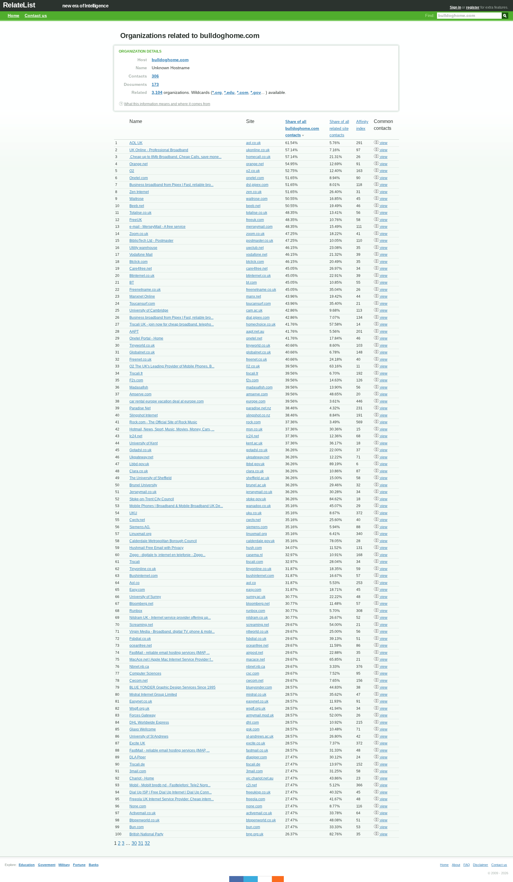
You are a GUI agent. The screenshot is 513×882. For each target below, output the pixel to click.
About (456, 865)
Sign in (455, 7)
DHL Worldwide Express (149, 722)
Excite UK (137, 743)
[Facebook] (236, 879)
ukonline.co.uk (258, 150)
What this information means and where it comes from (167, 104)
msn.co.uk (254, 429)
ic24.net (252, 436)
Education (27, 865)
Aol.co (134, 583)
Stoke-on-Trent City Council (151, 499)
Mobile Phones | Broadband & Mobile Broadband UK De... (176, 506)
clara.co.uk (255, 471)
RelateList (19, 5)
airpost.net (254, 653)
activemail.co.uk (259, 813)
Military (64, 865)
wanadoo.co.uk (258, 506)
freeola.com (255, 799)
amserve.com (257, 394)
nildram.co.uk (257, 618)
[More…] (275, 879)
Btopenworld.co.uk (144, 820)
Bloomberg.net (141, 604)
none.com (254, 806)
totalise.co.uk (256, 213)
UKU (133, 513)
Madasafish (138, 387)
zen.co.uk (254, 192)
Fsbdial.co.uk (140, 639)
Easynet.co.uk (140, 701)
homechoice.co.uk (261, 324)
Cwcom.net (138, 681)
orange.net (255, 164)
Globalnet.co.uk (142, 352)
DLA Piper (137, 757)
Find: (430, 15)
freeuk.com (255, 220)
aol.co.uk (253, 143)
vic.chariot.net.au (259, 778)
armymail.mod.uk (260, 715)
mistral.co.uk (256, 694)
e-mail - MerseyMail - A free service (157, 227)
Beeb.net (136, 206)
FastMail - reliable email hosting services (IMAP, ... (169, 653)
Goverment (47, 865)
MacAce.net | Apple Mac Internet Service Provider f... (171, 659)
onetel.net (254, 338)
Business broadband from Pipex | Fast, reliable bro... (171, 185)
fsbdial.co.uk (256, 639)
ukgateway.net (257, 457)
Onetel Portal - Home (146, 338)
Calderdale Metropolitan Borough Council (163, 541)
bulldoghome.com (170, 59)
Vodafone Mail (141, 255)
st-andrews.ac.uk (259, 736)
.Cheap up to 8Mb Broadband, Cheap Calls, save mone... (175, 157)
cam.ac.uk (254, 310)
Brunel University (143, 485)
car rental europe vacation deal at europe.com (166, 401)
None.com (137, 806)
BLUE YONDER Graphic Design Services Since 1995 (172, 687)
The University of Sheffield (150, 478)
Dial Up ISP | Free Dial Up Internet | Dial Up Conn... (170, 792)
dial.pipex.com (258, 317)
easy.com (253, 590)
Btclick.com (138, 262)
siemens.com (256, 527)
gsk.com (252, 729)
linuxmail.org (256, 534)
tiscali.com (254, 562)
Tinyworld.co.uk (142, 345)
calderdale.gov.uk (260, 541)
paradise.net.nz (258, 408)
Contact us (36, 15)
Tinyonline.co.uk (142, 569)
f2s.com (252, 380)
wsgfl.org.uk (255, 708)
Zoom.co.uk (138, 234)
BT (131, 282)
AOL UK (135, 143)
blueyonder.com (259, 687)
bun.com (253, 827)
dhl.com (252, 722)
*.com (242, 92)
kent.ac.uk (254, 443)
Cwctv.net (137, 520)
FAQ (466, 865)
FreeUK (135, 220)
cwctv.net (253, 520)
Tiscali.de (137, 764)
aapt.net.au (255, 331)
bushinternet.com (260, 576)
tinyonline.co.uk (258, 569)
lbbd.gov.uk (255, 464)
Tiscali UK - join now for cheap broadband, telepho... (171, 324)
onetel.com (255, 178)
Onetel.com (138, 178)
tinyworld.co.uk (258, 345)
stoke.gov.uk (256, 499)
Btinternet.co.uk (141, 276)
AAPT (134, 331)
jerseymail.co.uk (259, 492)
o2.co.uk (253, 171)
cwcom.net (254, 681)
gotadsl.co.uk (256, 450)
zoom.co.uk (255, 234)
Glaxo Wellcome (142, 729)
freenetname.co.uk (261, 290)
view (383, 143)
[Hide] (280, 879)
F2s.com (136, 380)
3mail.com (137, 771)
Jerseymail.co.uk (142, 492)
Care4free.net (140, 268)
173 (155, 84)
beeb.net (253, 206)
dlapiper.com (256, 757)
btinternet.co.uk (258, 276)
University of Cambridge (148, 310)
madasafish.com (259, 387)
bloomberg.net (258, 604)
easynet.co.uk (257, 701)
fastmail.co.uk (257, 750)
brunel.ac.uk (256, 485)
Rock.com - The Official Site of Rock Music (163, 422)
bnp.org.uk (254, 834)
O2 (131, 171)
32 (147, 843)
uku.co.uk (254, 513)
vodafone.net (256, 255)
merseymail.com (259, 227)
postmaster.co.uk (259, 241)
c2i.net (251, 785)
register (472, 7)
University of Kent (143, 443)
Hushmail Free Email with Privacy (156, 548)
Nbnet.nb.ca (139, 667)
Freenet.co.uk (140, 359)
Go (505, 15)
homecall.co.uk (258, 157)
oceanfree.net (140, 645)
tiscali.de (253, 764)
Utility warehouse (143, 248)
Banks (94, 865)
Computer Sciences (145, 673)
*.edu (229, 92)
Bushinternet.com (143, 576)
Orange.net (138, 164)
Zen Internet (139, 192)
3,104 (157, 92)
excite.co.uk (255, 743)
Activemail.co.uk (142, 813)
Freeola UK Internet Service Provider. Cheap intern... (171, 799)
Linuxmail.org (140, 534)
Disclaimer (480, 865)
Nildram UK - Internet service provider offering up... (170, 618)
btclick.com (255, 262)
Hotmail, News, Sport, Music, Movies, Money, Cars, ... (171, 429)
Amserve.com (140, 394)
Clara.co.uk (138, 471)
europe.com (255, 401)
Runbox (135, 611)
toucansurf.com (258, 304)
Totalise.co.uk (140, 213)
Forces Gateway (142, 715)
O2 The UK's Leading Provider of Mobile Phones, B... (171, 366)
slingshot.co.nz (258, 415)
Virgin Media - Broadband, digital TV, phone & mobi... (172, 631)
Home (13, 15)
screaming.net (257, 625)
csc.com (252, 673)
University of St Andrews (148, 736)
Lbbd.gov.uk (139, 464)
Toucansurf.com (142, 304)
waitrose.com (256, 199)
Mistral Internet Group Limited (153, 694)
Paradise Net (140, 408)
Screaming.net (141, 625)
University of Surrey (145, 597)
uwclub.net (255, 248)
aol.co (251, 583)
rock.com (253, 422)
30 (134, 843)
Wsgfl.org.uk (139, 708)
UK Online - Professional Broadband (158, 150)
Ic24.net (135, 436)
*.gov (256, 92)
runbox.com (255, 611)
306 (155, 76)
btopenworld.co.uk (261, 820)
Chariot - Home (141, 778)
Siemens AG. (139, 527)
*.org (217, 92)
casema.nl (254, 555)
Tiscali (134, 562)
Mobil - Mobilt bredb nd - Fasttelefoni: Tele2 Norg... (169, 785)
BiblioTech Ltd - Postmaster (151, 241)
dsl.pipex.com (257, 185)
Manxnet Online (142, 296)
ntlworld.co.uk (257, 631)
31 (140, 843)
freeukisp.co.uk (258, 792)
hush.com (254, 548)
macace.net (255, 659)
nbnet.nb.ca (255, 667)
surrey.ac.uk (255, 597)
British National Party (146, 834)
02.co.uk (253, 366)
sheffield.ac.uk (257, 478)
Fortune (79, 865)
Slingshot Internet (143, 415)
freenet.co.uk (256, 359)
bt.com (251, 282)
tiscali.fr (252, 373)
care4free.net (256, 268)
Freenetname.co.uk (145, 290)
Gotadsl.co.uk (140, 450)
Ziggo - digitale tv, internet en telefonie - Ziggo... (167, 555)
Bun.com (136, 827)
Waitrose (136, 199)
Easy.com (137, 590)
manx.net (253, 296)
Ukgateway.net (141, 457)
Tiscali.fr (136, 373)
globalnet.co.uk (258, 352)
